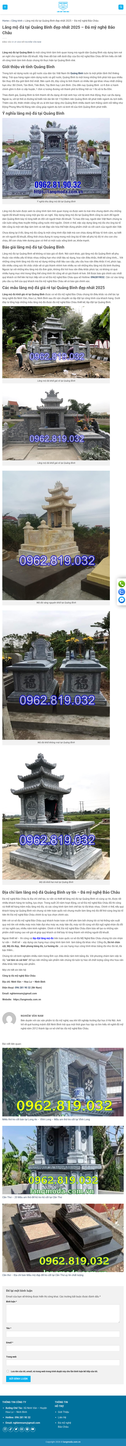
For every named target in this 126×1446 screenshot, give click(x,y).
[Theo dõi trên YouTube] (32, 1429)
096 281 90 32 (23, 987)
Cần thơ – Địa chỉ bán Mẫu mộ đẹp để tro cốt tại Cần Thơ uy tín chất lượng (42, 1275)
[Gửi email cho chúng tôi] (21, 1429)
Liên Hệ (62, 1417)
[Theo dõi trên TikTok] (10, 1429)
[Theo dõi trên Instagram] (5, 1429)
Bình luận (11, 1301)
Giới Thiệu (63, 1412)
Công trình (16, 20)
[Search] (120, 7)
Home (5, 20)
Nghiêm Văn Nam (33, 42)
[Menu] (5, 7)
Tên (8, 1328)
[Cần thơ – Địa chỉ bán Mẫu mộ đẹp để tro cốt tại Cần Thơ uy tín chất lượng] (63, 1238)
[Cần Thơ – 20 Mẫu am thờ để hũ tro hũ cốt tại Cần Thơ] (63, 1160)
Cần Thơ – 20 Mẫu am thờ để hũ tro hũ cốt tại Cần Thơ (32, 1197)
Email (9, 1342)
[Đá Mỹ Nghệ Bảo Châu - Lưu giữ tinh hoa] (63, 7)
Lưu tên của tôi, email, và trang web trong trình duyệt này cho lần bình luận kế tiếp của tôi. (54, 1371)
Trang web (11, 1357)
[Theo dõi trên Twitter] (16, 1429)
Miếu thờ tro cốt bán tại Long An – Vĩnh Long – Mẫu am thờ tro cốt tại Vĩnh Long (46, 1119)
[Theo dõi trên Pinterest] (27, 1429)
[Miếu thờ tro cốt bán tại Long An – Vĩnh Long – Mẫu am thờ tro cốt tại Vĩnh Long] (63, 1082)
